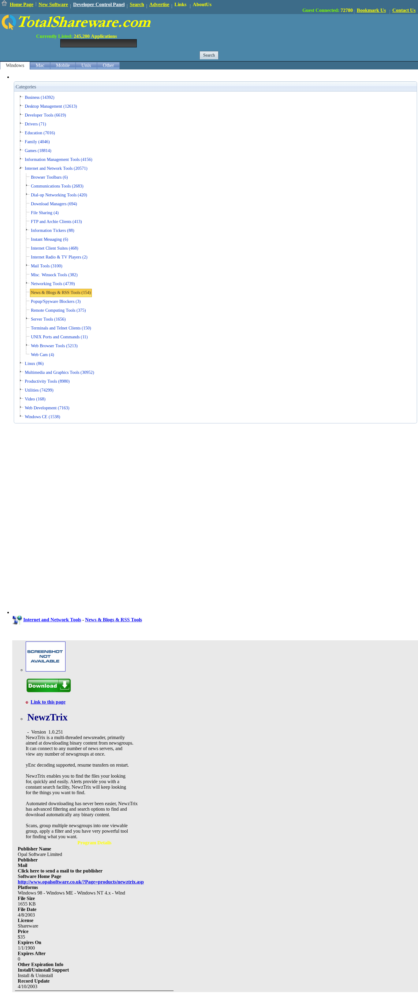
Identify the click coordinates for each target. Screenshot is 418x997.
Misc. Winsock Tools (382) (54, 275)
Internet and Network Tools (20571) (56, 168)
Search (137, 4)
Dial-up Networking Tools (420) (59, 195)
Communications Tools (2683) (57, 186)
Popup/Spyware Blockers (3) (56, 301)
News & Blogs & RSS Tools (113, 619)
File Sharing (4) (45, 212)
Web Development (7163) (47, 408)
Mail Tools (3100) (46, 266)
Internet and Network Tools (52, 619)
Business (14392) (39, 97)
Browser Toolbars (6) (49, 177)
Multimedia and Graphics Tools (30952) (59, 372)
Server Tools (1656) (48, 319)
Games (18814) (38, 150)
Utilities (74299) (39, 390)
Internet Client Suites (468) (54, 248)
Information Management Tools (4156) (58, 159)
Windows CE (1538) (42, 417)
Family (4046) (37, 142)
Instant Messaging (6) (49, 239)
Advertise (159, 4)
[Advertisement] (306, 28)
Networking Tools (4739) (53, 283)
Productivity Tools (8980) (47, 381)
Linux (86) (34, 363)
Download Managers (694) (54, 204)
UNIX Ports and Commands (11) (59, 337)
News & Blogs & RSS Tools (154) (61, 292)
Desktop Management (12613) (51, 106)
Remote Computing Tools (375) (58, 310)
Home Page (21, 4)
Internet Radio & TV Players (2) (59, 257)
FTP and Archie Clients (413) (56, 221)
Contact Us (404, 10)
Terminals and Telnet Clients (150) (61, 328)
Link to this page (48, 702)
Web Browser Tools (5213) (54, 346)
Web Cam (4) (42, 354)
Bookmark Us (371, 10)
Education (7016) (40, 133)
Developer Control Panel (99, 4)
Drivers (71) (35, 124)
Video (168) (35, 399)
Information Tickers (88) (52, 230)
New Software (53, 4)
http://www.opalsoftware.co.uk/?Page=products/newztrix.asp (81, 881)
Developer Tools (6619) (45, 115)
